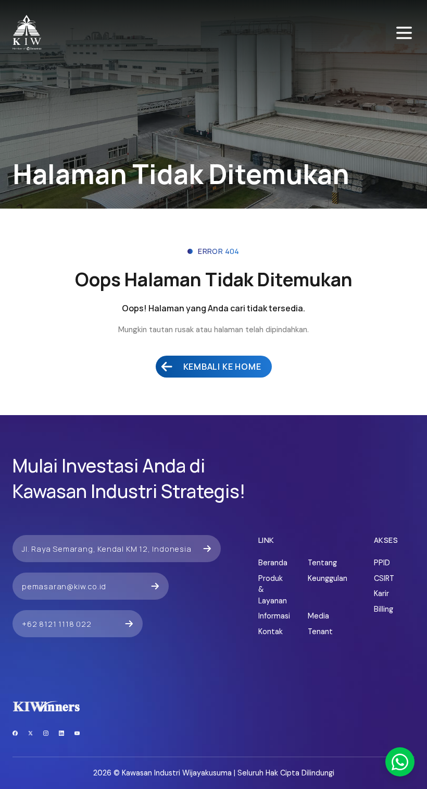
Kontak (270, 631)
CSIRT (384, 578)
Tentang (322, 562)
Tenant (320, 631)
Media (318, 616)
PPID (382, 562)
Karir (381, 593)
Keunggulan (322, 578)
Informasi (272, 616)
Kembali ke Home (222, 366)
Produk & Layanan (272, 589)
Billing (383, 609)
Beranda (272, 562)
